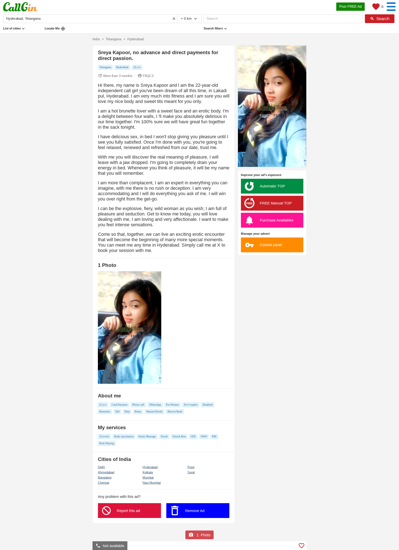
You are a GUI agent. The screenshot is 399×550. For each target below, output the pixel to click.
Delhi (101, 467)
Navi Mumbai (152, 482)
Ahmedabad (106, 472)
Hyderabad (150, 467)
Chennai (103, 482)
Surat (191, 472)
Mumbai (148, 477)
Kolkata (148, 472)
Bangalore (105, 477)
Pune (191, 467)
